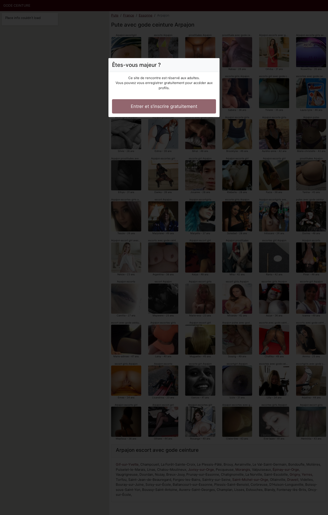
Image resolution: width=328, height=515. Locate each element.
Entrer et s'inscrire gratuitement (164, 106)
